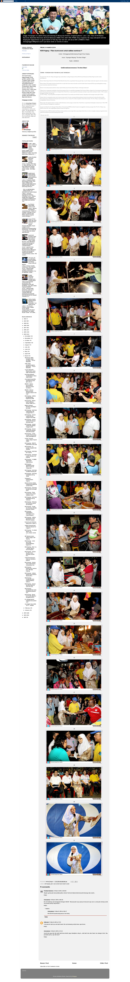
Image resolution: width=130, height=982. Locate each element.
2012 (25, 615)
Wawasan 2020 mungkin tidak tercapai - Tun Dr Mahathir (30, 359)
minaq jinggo (27, 129)
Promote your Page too (26, 53)
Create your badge (25, 70)
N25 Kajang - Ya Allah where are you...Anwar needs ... (31, 532)
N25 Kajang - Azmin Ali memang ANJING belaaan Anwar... (31, 508)
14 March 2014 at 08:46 (57, 899)
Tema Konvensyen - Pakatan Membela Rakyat (30, 559)
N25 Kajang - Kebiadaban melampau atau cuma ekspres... (29, 513)
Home (74, 963)
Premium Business (48, 891)
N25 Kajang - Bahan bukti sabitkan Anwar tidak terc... (30, 402)
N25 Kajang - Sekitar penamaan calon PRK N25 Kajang (30, 519)
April (26, 353)
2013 (25, 613)
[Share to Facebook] (75, 881)
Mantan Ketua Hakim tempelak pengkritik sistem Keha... (31, 484)
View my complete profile (29, 131)
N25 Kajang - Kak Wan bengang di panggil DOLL (31, 489)
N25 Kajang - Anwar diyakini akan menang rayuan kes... (30, 553)
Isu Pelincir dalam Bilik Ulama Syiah (31, 205)
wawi (67, 884)
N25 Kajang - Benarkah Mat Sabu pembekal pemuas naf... (30, 590)
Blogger (74, 976)
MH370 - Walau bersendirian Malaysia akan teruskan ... (29, 386)
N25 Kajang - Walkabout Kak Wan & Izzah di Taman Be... (29, 466)
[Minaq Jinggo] (22, 68)
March (27, 356)
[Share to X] (74, 881)
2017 (25, 327)
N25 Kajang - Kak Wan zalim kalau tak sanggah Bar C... (31, 411)
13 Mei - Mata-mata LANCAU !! (32, 144)
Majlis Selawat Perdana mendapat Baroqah (30, 407)
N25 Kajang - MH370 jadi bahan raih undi (31, 443)
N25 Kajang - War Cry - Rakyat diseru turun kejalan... (30, 548)
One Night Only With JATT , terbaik (30, 604)
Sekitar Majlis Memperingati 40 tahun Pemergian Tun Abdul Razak (32, 302)
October (27, 340)
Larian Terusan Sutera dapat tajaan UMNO (31, 440)
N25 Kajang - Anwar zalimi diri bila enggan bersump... (30, 416)
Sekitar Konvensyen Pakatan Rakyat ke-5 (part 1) (30, 527)
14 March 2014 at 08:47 (60, 911)
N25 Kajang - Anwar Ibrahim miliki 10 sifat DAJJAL (30, 585)
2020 (25, 323)
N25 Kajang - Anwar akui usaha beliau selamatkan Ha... (30, 564)
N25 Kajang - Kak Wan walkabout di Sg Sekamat (31, 498)
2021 (25, 321)
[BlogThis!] (72, 881)
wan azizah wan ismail (59, 884)
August (27, 345)
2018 (25, 325)
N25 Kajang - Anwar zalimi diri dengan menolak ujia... (30, 421)
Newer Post (44, 963)
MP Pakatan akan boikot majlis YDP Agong (30, 537)
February (27, 608)
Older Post (104, 963)
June (26, 349)
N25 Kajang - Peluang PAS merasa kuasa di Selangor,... (30, 503)
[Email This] (71, 881)
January (27, 610)
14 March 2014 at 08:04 (60, 891)
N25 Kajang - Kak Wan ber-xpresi (31, 452)
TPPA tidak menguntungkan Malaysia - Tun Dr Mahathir (30, 365)
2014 (25, 334)
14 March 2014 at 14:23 (57, 931)
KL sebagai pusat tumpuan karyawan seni (30, 601)
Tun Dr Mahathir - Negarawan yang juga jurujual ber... (30, 371)
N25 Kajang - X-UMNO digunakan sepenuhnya (30, 461)
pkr (52, 884)
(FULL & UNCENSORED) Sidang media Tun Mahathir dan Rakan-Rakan (29, 191)
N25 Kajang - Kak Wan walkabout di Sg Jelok (31, 475)
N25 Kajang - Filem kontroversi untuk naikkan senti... (30, 494)
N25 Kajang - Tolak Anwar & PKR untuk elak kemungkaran (30, 435)
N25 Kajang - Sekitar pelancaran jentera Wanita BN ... (30, 574)
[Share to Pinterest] (77, 881)
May (26, 351)
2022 (25, 319)
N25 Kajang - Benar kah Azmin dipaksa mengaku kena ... (30, 596)
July (26, 347)
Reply (45, 895)
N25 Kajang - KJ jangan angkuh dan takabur (30, 448)
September (28, 342)
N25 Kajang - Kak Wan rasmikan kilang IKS (31, 470)
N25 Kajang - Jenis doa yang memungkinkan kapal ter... (30, 543)
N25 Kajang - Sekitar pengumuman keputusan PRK (30, 397)
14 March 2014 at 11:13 (55, 922)
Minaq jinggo (24, 50)
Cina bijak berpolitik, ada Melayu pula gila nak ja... (30, 380)
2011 (25, 617)
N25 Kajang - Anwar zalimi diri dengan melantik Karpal (30, 430)
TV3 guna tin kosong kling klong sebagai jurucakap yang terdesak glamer (29, 261)
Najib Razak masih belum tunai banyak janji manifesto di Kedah (32, 176)
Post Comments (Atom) (53, 966)
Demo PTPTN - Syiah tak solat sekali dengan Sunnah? (32, 221)
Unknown (46, 922)
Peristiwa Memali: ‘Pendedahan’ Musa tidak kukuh (30, 376)
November (28, 338)
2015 (25, 332)
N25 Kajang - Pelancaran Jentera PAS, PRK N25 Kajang (31, 569)
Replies (48, 908)
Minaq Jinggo (24, 67)
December (28, 336)
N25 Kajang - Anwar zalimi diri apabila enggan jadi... (30, 426)
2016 (25, 330)
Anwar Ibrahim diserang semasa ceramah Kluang (32, 159)
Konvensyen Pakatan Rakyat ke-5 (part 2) (30, 522)
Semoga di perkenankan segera (29, 480)
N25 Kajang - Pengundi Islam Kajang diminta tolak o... (29, 579)
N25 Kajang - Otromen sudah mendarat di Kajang (31, 456)
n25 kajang (47, 884)
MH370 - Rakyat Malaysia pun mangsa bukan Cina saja (30, 392)
